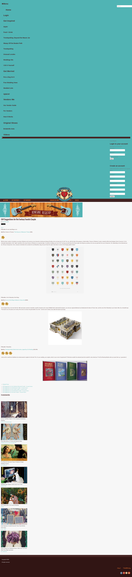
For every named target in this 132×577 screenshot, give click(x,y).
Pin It (2, 227)
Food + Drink (5, 29)
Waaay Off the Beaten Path (8, 40)
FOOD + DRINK (3, 529)
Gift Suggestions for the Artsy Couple (11, 392)
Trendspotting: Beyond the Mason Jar (8, 442)
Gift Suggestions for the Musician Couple (11, 387)
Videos (4, 131)
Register (112, 196)
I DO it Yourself (5, 62)
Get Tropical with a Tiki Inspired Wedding (10, 505)
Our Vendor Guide (6, 102)
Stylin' (2, 506)
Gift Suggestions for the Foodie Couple (11, 389)
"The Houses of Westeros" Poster (22, 232)
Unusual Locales (6, 51)
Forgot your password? (117, 161)
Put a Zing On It (6, 74)
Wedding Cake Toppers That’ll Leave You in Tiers (11, 484)
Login (4, 12)
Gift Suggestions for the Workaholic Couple (12, 390)
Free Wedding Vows (6, 79)
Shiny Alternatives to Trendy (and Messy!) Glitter (11, 441)
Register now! (125, 146)
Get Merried (6, 68)
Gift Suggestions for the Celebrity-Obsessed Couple (14, 386)
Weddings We (5, 57)
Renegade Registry (29, 386)
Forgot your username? (117, 163)
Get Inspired (6, 18)
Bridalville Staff (5, 221)
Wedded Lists (5, 85)
